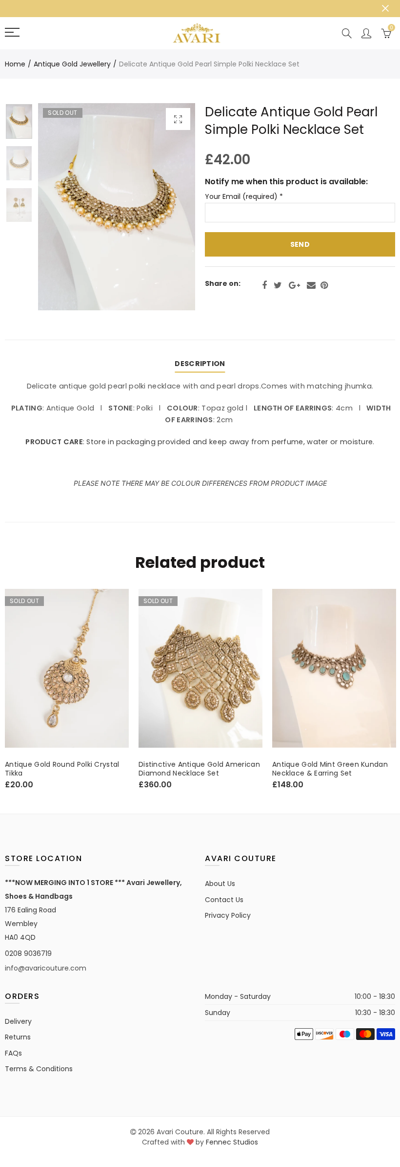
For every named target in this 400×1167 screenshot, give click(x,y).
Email (311, 285)
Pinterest (324, 285)
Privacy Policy (228, 915)
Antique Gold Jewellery (72, 64)
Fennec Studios (232, 1142)
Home (15, 64)
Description (200, 363)
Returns (18, 1037)
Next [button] (169, 207)
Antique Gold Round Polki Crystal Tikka (62, 769)
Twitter (278, 285)
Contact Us (224, 900)
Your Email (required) (244, 197)
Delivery (18, 1021)
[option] (116, 208)
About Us (220, 883)
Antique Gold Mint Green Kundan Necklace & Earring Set (330, 769)
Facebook (264, 285)
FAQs (13, 1053)
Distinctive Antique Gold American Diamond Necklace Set (199, 769)
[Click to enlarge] (178, 119)
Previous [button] (64, 207)
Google (294, 285)
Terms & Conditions (39, 1069)
